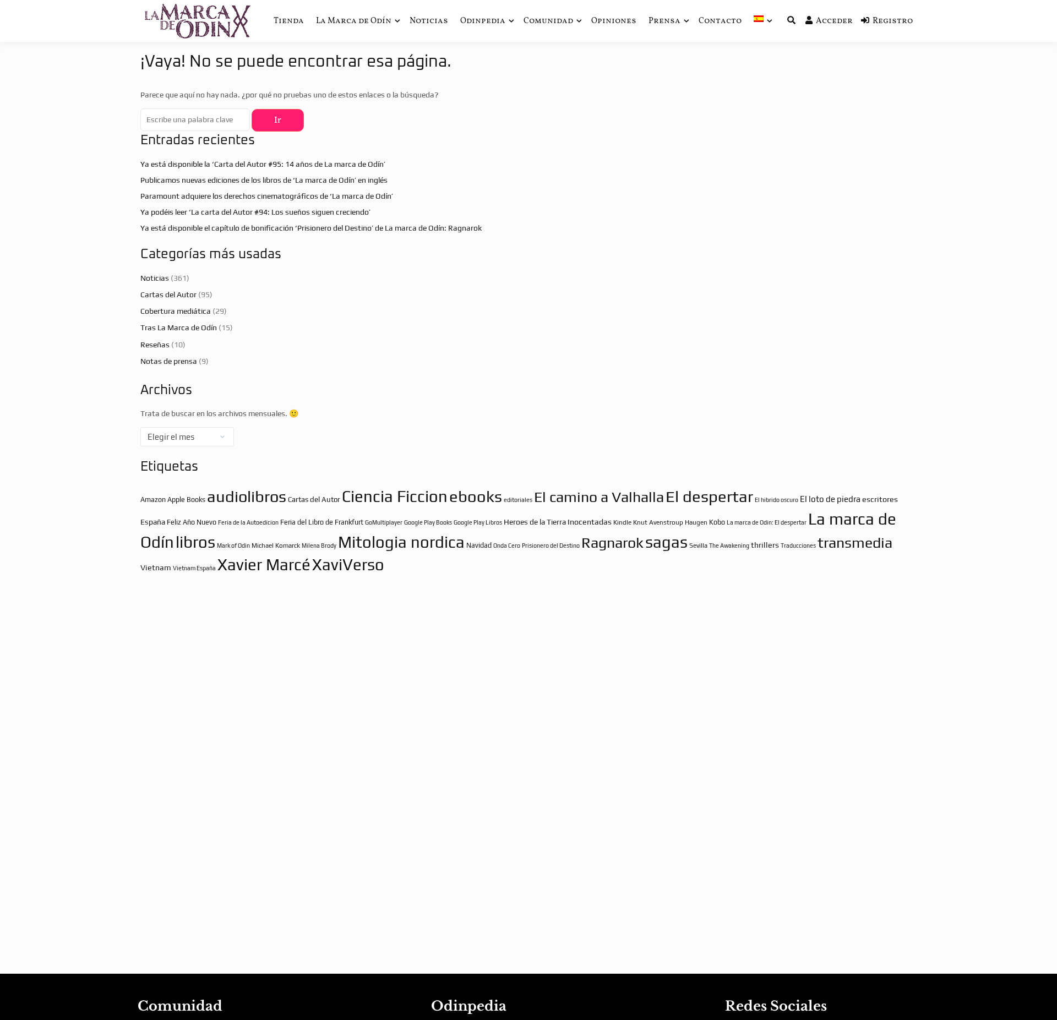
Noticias (429, 21)
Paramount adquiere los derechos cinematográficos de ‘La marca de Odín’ (266, 196)
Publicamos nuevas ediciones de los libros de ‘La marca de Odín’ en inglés (264, 180)
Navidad (479, 545)
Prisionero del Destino (551, 545)
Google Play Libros (478, 522)
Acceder (834, 21)
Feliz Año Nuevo (191, 522)
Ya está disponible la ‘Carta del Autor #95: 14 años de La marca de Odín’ (262, 164)
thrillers (765, 545)
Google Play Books (428, 522)
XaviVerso (348, 564)
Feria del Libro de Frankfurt (321, 522)
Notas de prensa (168, 361)
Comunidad (548, 21)
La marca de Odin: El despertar (767, 522)
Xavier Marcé (263, 564)
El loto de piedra (830, 499)
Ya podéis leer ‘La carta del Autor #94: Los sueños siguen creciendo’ (255, 212)
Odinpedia (482, 21)
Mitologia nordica (401, 542)
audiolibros (246, 496)
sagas (666, 542)
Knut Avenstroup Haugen (670, 522)
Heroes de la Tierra (535, 521)
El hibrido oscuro (776, 500)
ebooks (475, 496)
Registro (893, 21)
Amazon (153, 499)
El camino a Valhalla (599, 496)
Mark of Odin (233, 545)
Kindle (622, 522)
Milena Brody (319, 545)
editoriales (518, 500)
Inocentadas (590, 521)
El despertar (709, 496)
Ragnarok (612, 542)
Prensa (664, 21)
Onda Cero (506, 545)
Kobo (717, 522)
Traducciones (798, 545)
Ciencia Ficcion (395, 496)
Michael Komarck (276, 545)
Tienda (289, 21)
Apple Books (186, 499)
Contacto (720, 21)
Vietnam (155, 567)
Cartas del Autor (168, 294)
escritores (880, 499)
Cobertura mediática (175, 311)
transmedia (855, 542)
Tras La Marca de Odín (178, 327)
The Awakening (729, 545)
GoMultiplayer (383, 522)
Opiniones (613, 21)
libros (195, 542)
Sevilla (698, 545)
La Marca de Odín (353, 21)
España (152, 521)
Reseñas (155, 344)
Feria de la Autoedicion (248, 522)
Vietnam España (194, 568)
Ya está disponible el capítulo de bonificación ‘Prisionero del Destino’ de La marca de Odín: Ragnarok (311, 227)
